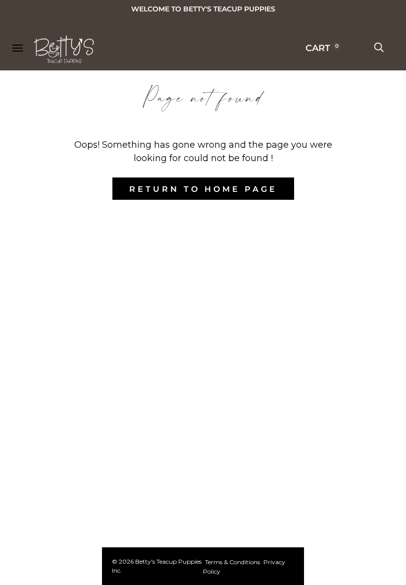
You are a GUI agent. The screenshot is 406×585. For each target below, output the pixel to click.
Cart (322, 48)
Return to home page (203, 189)
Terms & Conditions (232, 562)
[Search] (379, 48)
